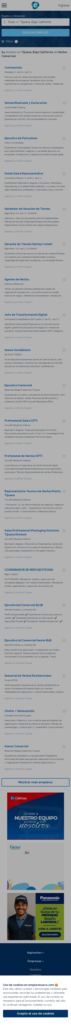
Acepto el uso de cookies (35, 1013)
